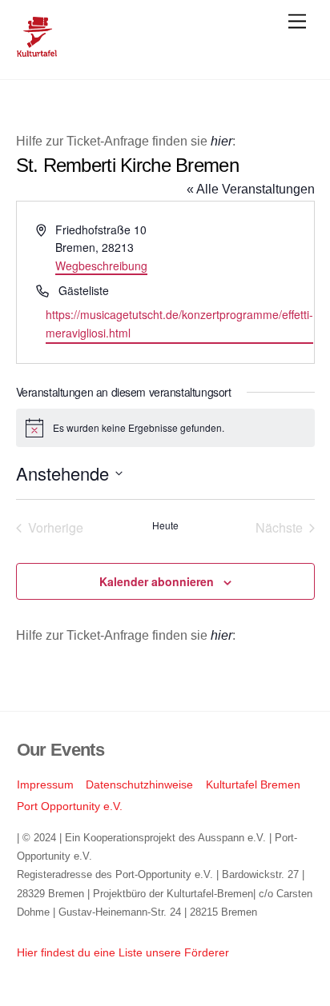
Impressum (45, 784)
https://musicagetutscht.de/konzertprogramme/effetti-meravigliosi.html (179, 323)
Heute (165, 525)
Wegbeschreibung (101, 265)
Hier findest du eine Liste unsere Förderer (123, 952)
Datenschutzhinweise (139, 784)
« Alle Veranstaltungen (251, 189)
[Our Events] (37, 50)
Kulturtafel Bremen (253, 784)
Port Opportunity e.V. (70, 806)
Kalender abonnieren (156, 581)
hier (221, 141)
